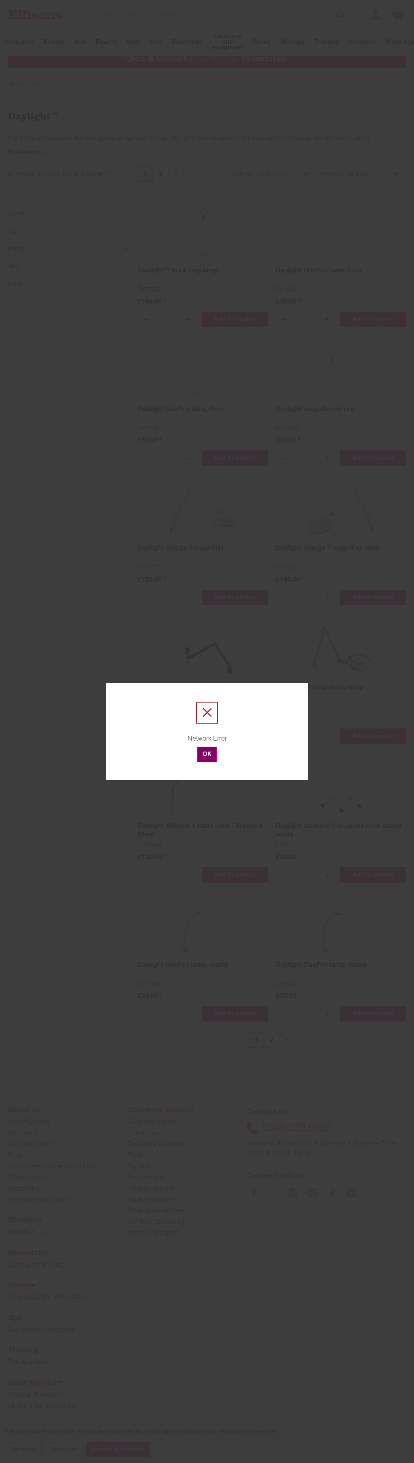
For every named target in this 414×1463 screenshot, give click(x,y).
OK (207, 755)
